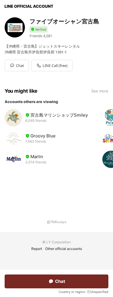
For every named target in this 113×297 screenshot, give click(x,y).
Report (36, 248)
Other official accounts (63, 248)
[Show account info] (39, 29)
